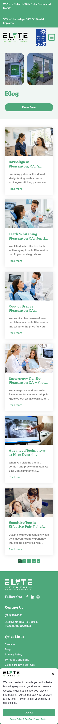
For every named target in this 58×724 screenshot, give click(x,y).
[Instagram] (38, 597)
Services (10, 644)
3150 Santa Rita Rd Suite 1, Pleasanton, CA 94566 (21, 624)
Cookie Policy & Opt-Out (21, 719)
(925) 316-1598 (13, 615)
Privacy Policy (40, 719)
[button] (53, 674)
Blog (8, 649)
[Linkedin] (32, 597)
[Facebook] (27, 597)
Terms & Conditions (17, 659)
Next (38, 561)
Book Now (29, 107)
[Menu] (51, 37)
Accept (29, 712)
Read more (15, 188)
